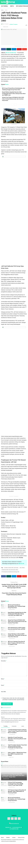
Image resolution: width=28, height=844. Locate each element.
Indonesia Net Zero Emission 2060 (10, 569)
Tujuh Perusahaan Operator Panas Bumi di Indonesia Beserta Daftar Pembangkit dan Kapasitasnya (17, 746)
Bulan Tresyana (13, 24)
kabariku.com (8, 827)
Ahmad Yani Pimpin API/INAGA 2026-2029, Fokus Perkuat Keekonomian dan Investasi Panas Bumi (13, 99)
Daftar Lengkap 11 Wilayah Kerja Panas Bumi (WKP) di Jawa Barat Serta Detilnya (17, 754)
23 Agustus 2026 (11, 617)
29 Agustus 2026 (6, 778)
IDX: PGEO (22, 567)
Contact (13, 837)
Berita (12, 6)
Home (2, 10)
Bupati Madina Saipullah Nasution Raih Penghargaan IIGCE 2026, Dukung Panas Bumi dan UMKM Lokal (13, 93)
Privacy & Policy (21, 837)
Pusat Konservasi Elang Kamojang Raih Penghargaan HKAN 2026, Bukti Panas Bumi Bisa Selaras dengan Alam (13, 775)
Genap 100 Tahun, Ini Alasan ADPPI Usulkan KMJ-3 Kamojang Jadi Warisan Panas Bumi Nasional (17, 635)
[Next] (15, 105)
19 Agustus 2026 (11, 646)
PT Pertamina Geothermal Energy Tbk (10, 571)
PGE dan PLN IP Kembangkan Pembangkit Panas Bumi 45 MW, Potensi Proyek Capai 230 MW (15, 784)
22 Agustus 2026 (11, 624)
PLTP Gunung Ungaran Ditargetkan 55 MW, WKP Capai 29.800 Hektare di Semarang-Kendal (17, 791)
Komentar (4, 661)
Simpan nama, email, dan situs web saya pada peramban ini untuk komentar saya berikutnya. (13, 699)
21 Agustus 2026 (11, 638)
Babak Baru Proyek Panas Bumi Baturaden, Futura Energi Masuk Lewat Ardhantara (17, 739)
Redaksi (8, 837)
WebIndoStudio (13, 841)
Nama (3, 679)
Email (3, 685)
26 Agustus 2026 (11, 609)
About (2, 837)
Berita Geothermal (8, 839)
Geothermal (4, 6)
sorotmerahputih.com (17, 827)
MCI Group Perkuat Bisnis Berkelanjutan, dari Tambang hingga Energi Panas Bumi (16, 606)
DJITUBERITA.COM (14, 829)
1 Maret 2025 (5, 26)
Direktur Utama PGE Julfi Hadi (11, 567)
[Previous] (13, 105)
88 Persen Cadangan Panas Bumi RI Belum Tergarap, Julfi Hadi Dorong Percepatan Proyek (16, 643)
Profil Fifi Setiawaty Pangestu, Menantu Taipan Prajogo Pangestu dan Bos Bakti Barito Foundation (17, 731)
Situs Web (3, 691)
